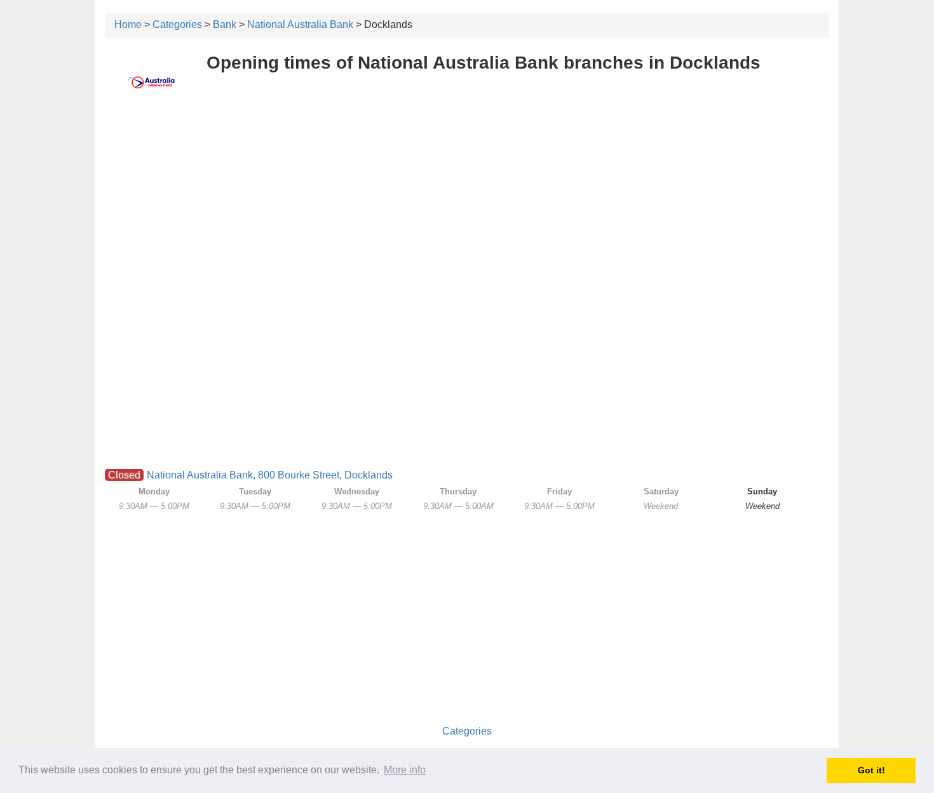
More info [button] (405, 769)
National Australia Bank (300, 24)
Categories (177, 24)
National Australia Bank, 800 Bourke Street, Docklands (270, 475)
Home (128, 24)
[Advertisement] (467, 201)
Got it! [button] (871, 770)
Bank (224, 24)
